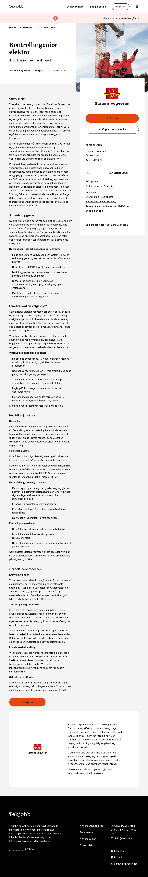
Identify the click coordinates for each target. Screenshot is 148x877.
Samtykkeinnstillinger (125, 863)
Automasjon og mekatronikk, (101, 206)
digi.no (46, 841)
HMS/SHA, (124, 206)
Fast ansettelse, (94, 186)
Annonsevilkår (88, 838)
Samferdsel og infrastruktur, (101, 201)
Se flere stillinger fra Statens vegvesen (107, 224)
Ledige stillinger (75, 6)
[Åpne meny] (137, 6)
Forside (12, 27)
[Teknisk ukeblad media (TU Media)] (32, 849)
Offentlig (108, 186)
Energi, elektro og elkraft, (99, 196)
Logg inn (120, 6)
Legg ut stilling (98, 6)
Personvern (86, 832)
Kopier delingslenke (114, 129)
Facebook (119, 851)
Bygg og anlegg (94, 210)
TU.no (35, 841)
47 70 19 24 (95, 160)
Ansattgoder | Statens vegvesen (40, 400)
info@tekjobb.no (124, 838)
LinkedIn (118, 857)
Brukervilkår (86, 845)
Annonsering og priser (92, 825)
